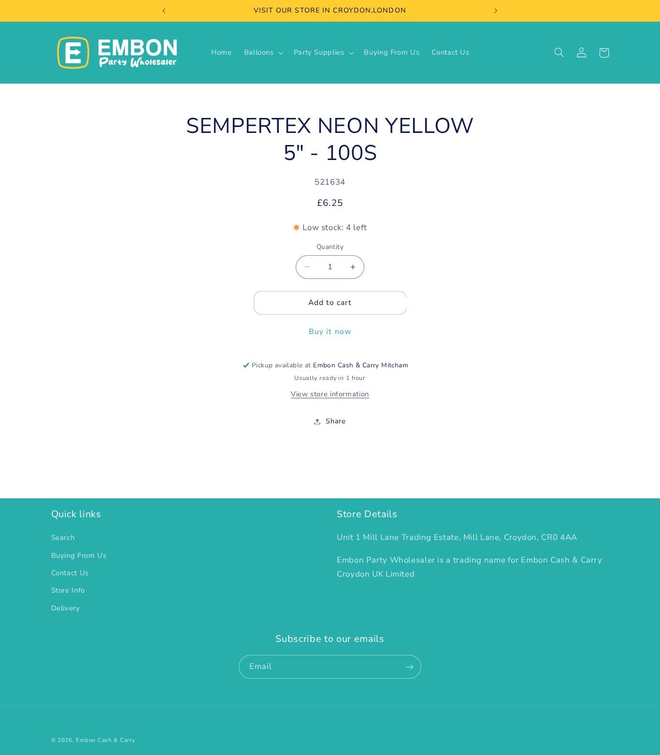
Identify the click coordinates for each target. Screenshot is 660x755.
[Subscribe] (410, 667)
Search (63, 538)
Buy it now (330, 331)
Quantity (330, 246)
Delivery (65, 608)
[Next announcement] (495, 10)
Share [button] (335, 421)
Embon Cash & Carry (105, 740)
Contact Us (70, 573)
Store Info (68, 590)
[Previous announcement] (164, 10)
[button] (262, 52)
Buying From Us (79, 555)
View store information (330, 394)
